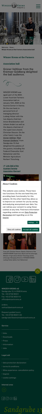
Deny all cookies (14, 230)
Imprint (6, 218)
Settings (31, 222)
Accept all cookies (30, 230)
